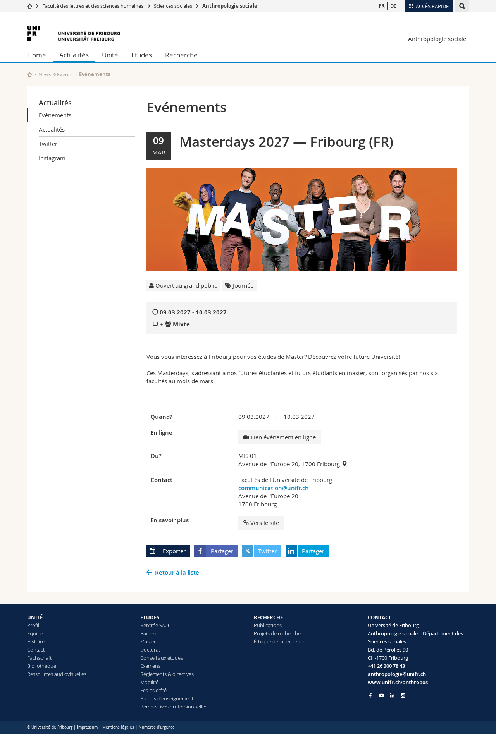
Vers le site (264, 522)
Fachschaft (39, 657)
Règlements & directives (167, 674)
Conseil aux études (161, 657)
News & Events (55, 74)
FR (382, 5)
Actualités (74, 54)
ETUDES (149, 617)
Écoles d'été (153, 690)
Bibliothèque (41, 665)
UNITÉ (35, 617)
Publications (268, 625)
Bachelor (150, 633)
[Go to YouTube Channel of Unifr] (381, 695)
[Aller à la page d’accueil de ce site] (29, 74)
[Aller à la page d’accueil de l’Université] (73, 33)
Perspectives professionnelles (173, 706)
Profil (33, 625)
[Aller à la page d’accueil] (29, 5)
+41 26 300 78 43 (386, 665)
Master (148, 641)
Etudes (141, 54)
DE (393, 5)
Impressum (87, 727)
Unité (110, 54)
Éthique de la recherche (280, 641)
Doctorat (150, 649)
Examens (150, 665)
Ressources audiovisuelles (56, 674)
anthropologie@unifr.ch (397, 674)
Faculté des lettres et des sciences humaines (93, 5)
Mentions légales (118, 727)
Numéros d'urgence (157, 727)
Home (36, 54)
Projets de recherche (277, 633)
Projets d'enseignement (166, 698)
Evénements (55, 115)
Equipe (35, 633)
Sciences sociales (173, 5)
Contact (36, 649)
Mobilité (149, 682)
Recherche (181, 54)
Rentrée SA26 (155, 625)
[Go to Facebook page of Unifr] (370, 695)
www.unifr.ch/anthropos (398, 682)
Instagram (52, 158)
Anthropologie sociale (229, 5)
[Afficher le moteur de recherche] (462, 6)
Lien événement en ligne (282, 437)
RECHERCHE (268, 617)
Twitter (48, 143)
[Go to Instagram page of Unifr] (403, 695)
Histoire (36, 641)
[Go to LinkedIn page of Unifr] (392, 695)
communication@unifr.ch (273, 488)
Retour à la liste (177, 572)
